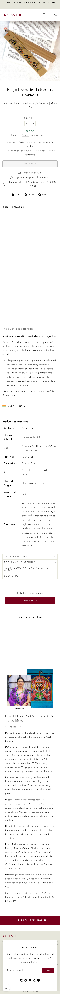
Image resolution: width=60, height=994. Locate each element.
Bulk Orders (13, 576)
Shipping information (20, 557)
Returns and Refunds (19, 562)
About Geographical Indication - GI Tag (28, 569)
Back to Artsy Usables (32, 920)
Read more (10, 887)
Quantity (30, 118)
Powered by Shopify (30, 991)
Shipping (25, 135)
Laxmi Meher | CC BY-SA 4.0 (36, 893)
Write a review (30, 601)
